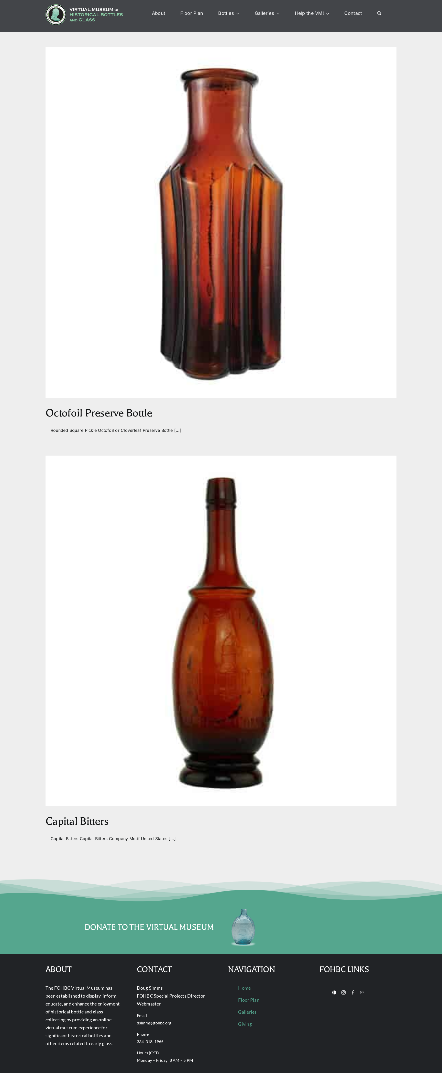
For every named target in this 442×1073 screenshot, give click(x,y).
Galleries (247, 1012)
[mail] (362, 992)
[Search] (379, 13)
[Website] (334, 992)
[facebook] (353, 992)
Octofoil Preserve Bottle (99, 413)
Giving (244, 1024)
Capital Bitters (77, 821)
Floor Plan (248, 1000)
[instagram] (343, 992)
